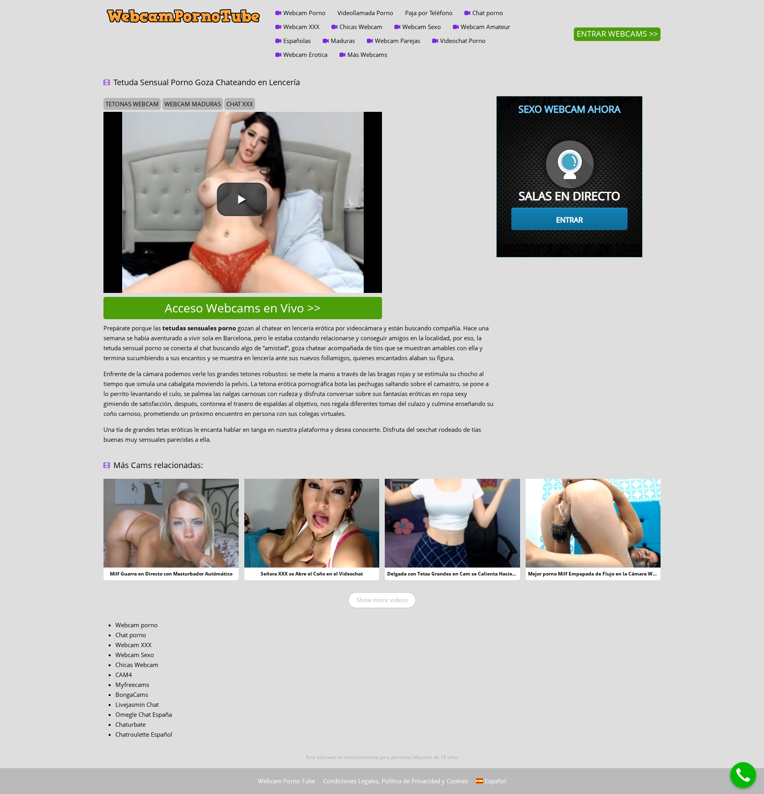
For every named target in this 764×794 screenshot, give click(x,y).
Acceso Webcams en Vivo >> (243, 308)
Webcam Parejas (397, 41)
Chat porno (487, 13)
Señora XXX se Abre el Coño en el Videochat (312, 573)
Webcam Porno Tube (286, 781)
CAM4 (123, 675)
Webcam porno (136, 625)
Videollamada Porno (365, 13)
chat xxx (239, 104)
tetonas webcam (132, 104)
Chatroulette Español (143, 734)
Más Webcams (367, 55)
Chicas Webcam (360, 27)
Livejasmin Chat (137, 704)
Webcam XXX (301, 27)
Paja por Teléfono (428, 13)
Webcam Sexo (421, 27)
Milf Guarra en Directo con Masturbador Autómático (171, 573)
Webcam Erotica (305, 55)
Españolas (297, 41)
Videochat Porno (462, 41)
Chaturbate (130, 724)
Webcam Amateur (485, 27)
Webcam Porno (304, 13)
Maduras (343, 41)
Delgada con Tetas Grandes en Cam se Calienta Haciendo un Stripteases (472, 573)
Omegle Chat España (143, 714)
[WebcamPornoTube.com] (183, 6)
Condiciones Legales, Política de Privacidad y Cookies (395, 781)
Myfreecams (132, 685)
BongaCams (131, 694)
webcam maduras (192, 104)
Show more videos (382, 600)
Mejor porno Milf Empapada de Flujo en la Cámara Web (593, 573)
